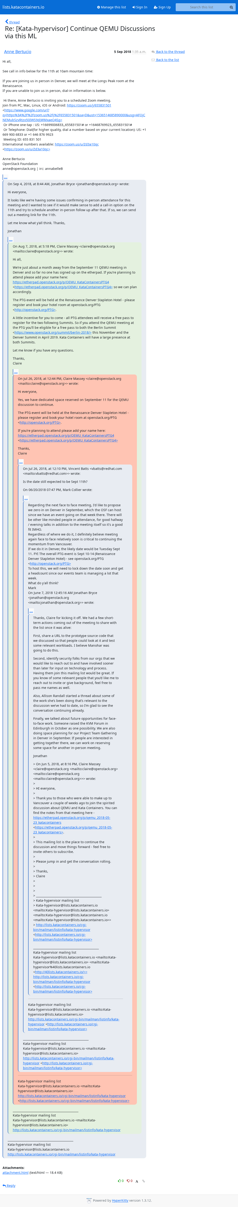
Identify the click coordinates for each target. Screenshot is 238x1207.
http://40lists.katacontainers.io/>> (61, 972)
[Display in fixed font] (137, 1181)
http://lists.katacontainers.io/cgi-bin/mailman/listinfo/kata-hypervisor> (74, 1100)
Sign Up (164, 7)
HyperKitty (120, 1200)
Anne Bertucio (17, 51)
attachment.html (16, 1172)
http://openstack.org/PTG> (35, 309)
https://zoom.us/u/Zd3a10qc (77, 144)
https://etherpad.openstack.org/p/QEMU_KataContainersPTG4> (64, 287)
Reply (10, 1185)
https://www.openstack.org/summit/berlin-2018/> (53, 332)
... (5, 177)
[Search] (231, 7)
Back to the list (167, 60)
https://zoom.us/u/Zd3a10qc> (27, 149)
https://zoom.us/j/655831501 (89, 105)
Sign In (141, 7)
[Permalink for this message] (143, 1181)
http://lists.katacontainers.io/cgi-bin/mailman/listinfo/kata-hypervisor (72, 1096)
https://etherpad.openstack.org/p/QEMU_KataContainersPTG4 (61, 282)
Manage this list (113, 7)
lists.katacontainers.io (23, 7)
